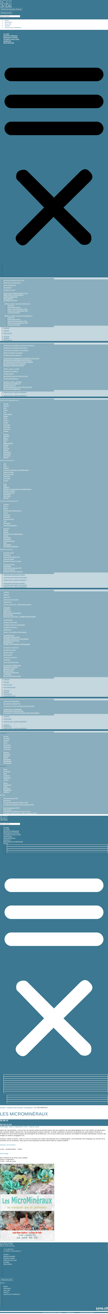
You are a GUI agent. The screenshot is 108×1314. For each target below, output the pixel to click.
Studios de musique (10, 657)
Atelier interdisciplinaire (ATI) (11, 557)
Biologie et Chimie (8, 472)
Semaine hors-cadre (10, 622)
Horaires (6, 330)
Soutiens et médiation (11, 647)
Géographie (6, 425)
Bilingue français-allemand (12, 353)
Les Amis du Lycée (9, 290)
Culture (5, 743)
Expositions (7, 602)
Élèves (5, 769)
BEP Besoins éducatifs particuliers (15, 376)
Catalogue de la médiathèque (13, 27)
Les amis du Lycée (9, 687)
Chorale (6, 595)
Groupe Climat (8, 652)
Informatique (7, 523)
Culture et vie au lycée (12, 834)
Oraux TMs (8, 24)
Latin (4, 463)
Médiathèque (7, 655)
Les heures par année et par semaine (15, 350)
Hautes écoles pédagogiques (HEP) (18, 311)
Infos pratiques (8, 43)
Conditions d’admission (11, 701)
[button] (54, 153)
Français (5, 403)
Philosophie (6, 427)
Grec (4, 412)
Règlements (7, 287)
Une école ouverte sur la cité (13, 280)
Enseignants (6, 771)
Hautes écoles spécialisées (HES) (17, 309)
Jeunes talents (8, 374)
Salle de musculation (10, 662)
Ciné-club (6, 597)
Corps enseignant (9, 285)
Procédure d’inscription (11, 704)
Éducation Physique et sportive (12, 561)
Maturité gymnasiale (10, 36)
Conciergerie (7, 749)
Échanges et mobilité (10, 371)
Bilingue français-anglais (12, 355)
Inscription (7, 41)
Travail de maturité (8, 559)
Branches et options (10, 37)
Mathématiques (7, 414)
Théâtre (6, 592)
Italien (5, 408)
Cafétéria (6, 660)
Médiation (6, 740)
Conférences (8, 620)
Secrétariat (6, 738)
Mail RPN (7, 25)
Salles (5, 773)
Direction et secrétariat (12, 283)
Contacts (6, 328)
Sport (4, 521)
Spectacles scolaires (10, 599)
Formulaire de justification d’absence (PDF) (15, 802)
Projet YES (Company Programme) (14, 632)
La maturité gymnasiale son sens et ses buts (18, 345)
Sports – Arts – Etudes (11, 369)
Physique (6, 420)
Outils (5, 843)
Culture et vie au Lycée (11, 39)
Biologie (5, 416)
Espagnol (6, 468)
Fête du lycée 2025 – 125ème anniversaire (17, 604)
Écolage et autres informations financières (18, 706)
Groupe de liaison (9, 650)
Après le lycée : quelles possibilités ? (17, 303)
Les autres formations (14, 312)
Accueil (6, 827)
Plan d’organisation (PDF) (10, 798)
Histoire (5, 422)
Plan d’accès (8, 333)
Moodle (7, 20)
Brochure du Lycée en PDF (13, 841)
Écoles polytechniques (14, 307)
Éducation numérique (10, 378)
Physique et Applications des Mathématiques (16, 470)
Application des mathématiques (12, 510)
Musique (5, 431)
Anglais (5, 410)
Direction (6, 736)
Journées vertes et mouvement (14, 625)
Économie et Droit (8, 474)
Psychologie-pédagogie (10, 525)
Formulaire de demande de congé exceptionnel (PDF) (18, 804)
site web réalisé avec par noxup (101, 1312)
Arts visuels (6, 429)
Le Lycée (6, 34)
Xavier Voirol (76, 1312)
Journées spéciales (10, 627)
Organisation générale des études (15, 348)
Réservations (8, 22)
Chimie (5, 418)
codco (64, 1312)
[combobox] (10, 16)
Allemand (6, 406)
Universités (11, 305)
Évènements (7, 629)
